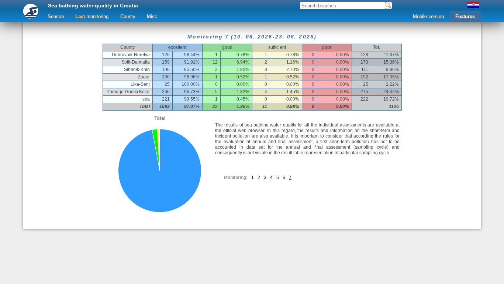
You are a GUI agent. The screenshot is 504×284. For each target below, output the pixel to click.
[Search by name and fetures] (388, 5)
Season (56, 16)
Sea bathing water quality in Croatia (93, 6)
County (127, 16)
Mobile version (428, 16)
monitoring (91, 16)
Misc (152, 16)
